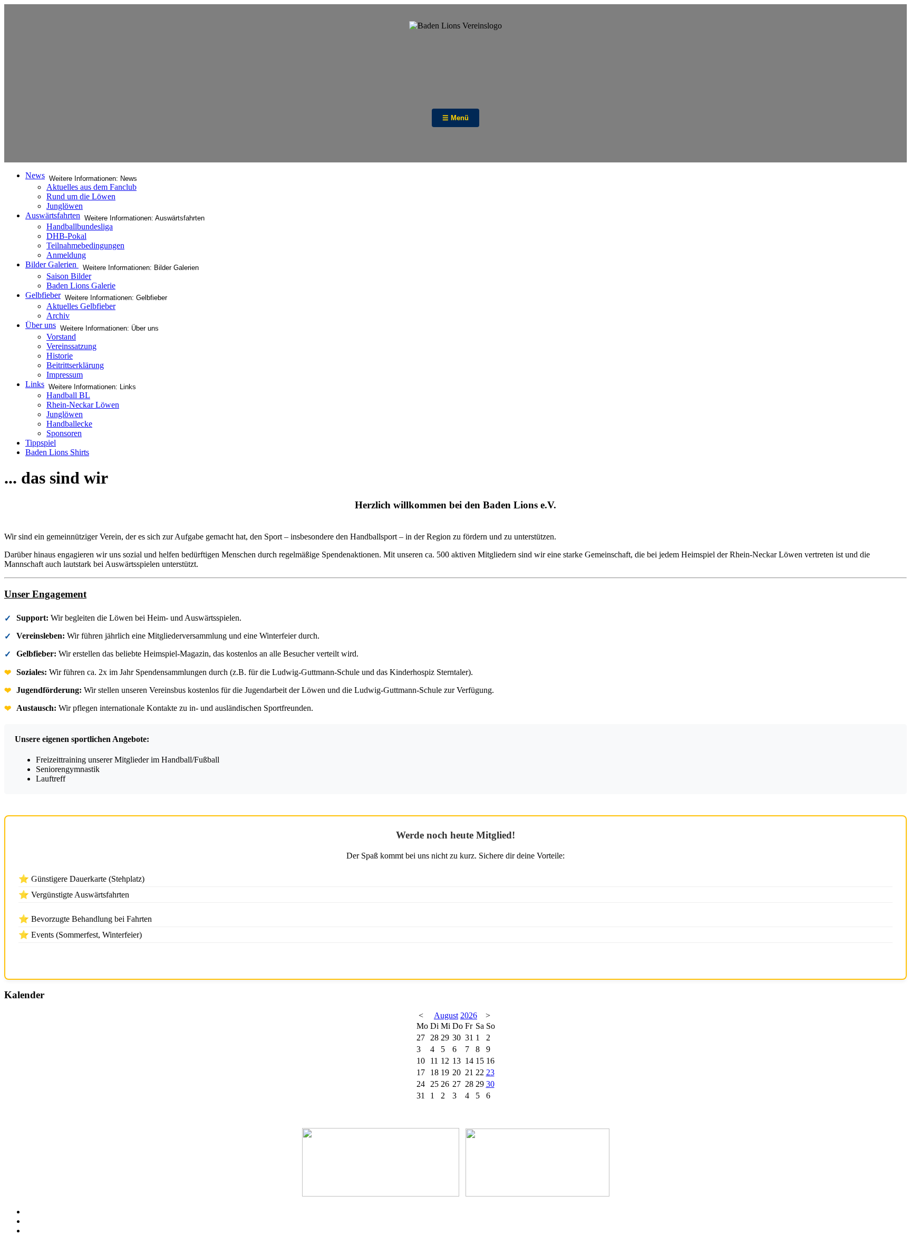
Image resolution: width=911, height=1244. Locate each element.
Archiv (58, 315)
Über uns (40, 325)
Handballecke (69, 423)
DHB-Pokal (66, 236)
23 (490, 1072)
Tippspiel (40, 442)
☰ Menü (455, 118)
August (446, 1015)
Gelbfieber (43, 295)
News (35, 175)
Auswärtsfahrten (52, 215)
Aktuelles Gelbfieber (80, 306)
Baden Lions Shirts (57, 452)
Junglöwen (64, 205)
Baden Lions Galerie (80, 285)
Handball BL (68, 395)
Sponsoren (64, 433)
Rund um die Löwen (80, 196)
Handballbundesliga (79, 226)
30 (490, 1083)
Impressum (64, 374)
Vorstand (61, 336)
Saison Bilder (68, 276)
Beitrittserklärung (75, 365)
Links (34, 384)
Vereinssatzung (71, 346)
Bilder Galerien (52, 264)
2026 (468, 1015)
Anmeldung (66, 254)
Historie (59, 355)
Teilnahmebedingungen (85, 245)
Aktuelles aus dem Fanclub (91, 186)
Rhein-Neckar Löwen (82, 404)
